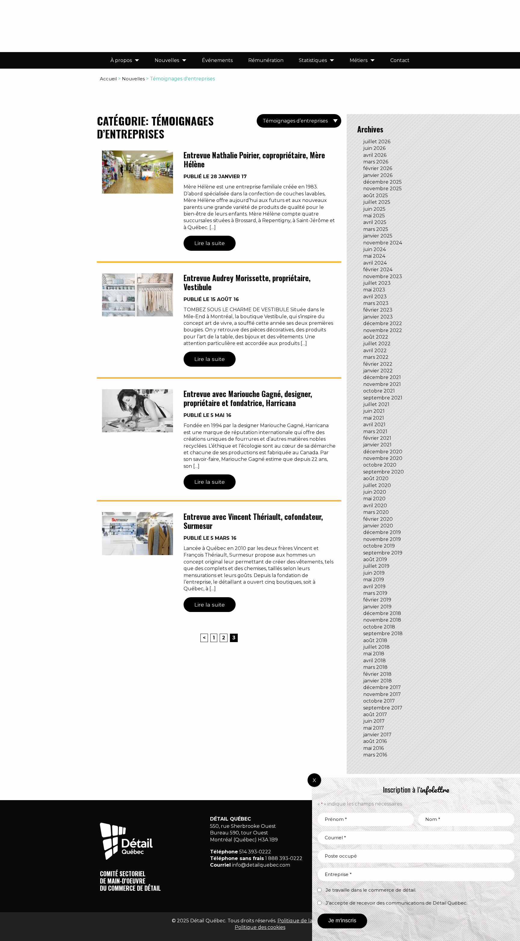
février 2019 (377, 600)
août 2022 (375, 337)
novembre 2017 (382, 694)
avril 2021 (374, 424)
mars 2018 (375, 667)
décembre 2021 (382, 377)
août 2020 (375, 478)
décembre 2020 (382, 452)
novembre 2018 (382, 620)
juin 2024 (374, 249)
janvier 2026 (377, 175)
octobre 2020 (379, 465)
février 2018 (377, 674)
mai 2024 (374, 256)
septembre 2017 (382, 708)
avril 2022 (375, 350)
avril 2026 (374, 155)
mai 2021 (373, 418)
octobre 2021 (379, 391)
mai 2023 (374, 290)
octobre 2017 (379, 701)
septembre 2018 (383, 633)
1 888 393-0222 (283, 858)
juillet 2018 (376, 647)
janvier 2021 (377, 445)
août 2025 (375, 195)
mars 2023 (375, 303)
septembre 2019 (382, 553)
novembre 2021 (382, 384)
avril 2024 (375, 263)
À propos (121, 60)
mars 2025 (375, 229)
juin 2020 (374, 492)
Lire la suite (209, 243)
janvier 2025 (377, 236)
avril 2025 (374, 222)
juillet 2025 (376, 202)
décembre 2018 (382, 613)
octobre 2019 (379, 546)
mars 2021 (375, 431)
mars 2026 (375, 162)
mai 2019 (373, 579)
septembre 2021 (382, 398)
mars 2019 (375, 593)
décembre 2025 (382, 182)
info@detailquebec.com (261, 865)
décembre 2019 (382, 532)
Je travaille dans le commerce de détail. (371, 890)
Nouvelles (167, 60)
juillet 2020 (377, 485)
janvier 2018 (377, 681)
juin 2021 (374, 411)
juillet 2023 (377, 283)
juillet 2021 (376, 404)
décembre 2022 (382, 323)
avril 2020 (375, 505)
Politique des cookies (260, 927)
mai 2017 (373, 728)
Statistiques (313, 60)
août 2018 (375, 640)
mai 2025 (374, 216)
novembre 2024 (382, 243)
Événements (217, 60)
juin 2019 (374, 573)
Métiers (358, 60)
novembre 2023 (382, 276)
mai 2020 (374, 499)
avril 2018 (374, 660)
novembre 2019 (382, 539)
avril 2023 (375, 297)
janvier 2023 (378, 317)
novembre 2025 (382, 188)
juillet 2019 (376, 566)
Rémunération (265, 60)
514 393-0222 (255, 852)
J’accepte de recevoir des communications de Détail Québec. (396, 903)
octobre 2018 (379, 627)
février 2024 (377, 269)
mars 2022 (375, 357)
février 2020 (378, 519)
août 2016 (375, 741)
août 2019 (375, 559)
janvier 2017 (377, 735)
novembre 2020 (382, 458)
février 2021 (377, 438)
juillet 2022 (377, 343)
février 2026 (377, 168)
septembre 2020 (383, 472)
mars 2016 (375, 755)
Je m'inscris (342, 921)
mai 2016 (373, 748)
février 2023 (377, 310)
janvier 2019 (377, 607)
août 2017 (375, 714)
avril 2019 (374, 586)
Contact (400, 60)
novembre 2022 (382, 330)
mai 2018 (373, 654)
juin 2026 (374, 148)
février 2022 (377, 364)
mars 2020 (376, 512)
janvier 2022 (378, 371)
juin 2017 (374, 721)
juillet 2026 (376, 141)
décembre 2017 (382, 687)
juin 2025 (374, 209)
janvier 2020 (378, 526)
